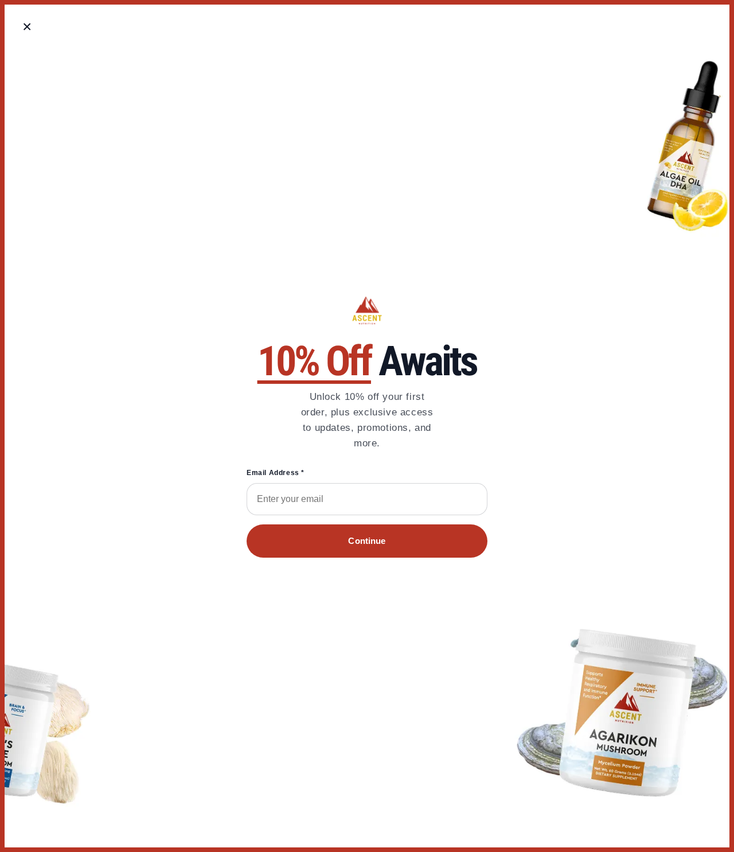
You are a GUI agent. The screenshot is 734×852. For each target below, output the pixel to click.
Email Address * (275, 473)
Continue (366, 541)
